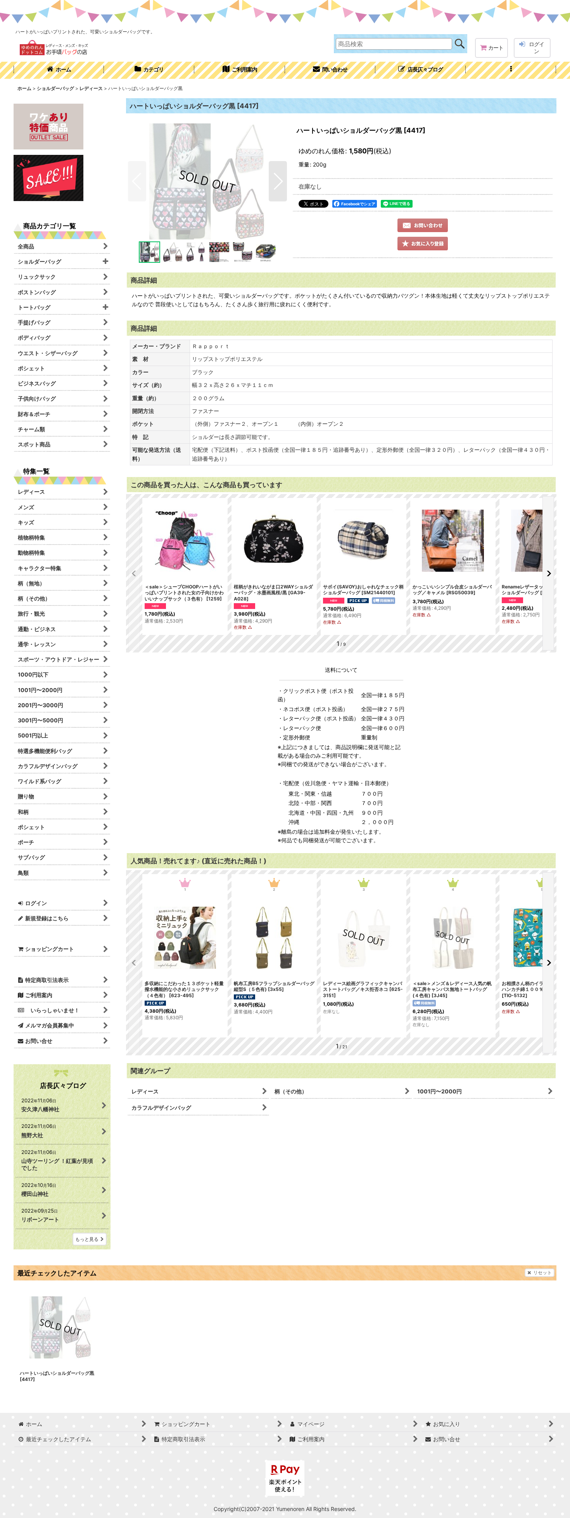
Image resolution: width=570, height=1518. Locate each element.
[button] (511, 70)
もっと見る (86, 1239)
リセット (542, 1272)
